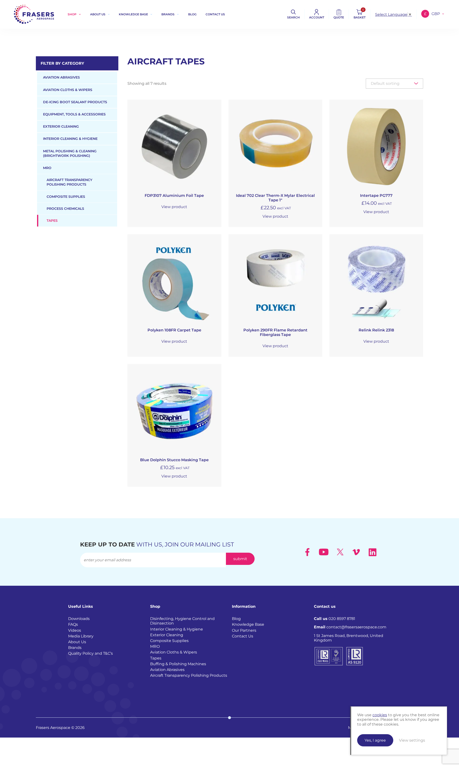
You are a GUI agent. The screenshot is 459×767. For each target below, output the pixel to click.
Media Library (80, 636)
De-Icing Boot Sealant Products (75, 102)
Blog (192, 14)
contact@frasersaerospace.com (350, 627)
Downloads (79, 618)
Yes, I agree (375, 740)
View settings (412, 740)
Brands (168, 14)
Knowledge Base (133, 14)
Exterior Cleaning (61, 126)
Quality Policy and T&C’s (90, 653)
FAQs (73, 624)
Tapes (52, 220)
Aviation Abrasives (61, 77)
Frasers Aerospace (34, 14)
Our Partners (244, 630)
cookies (379, 715)
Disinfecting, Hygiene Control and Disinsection (182, 620)
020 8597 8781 (334, 618)
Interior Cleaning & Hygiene (70, 138)
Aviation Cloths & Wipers (67, 90)
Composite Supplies (66, 196)
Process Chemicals (65, 208)
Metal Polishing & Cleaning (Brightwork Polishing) (70, 153)
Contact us (215, 14)
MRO (47, 168)
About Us (97, 14)
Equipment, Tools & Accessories (74, 114)
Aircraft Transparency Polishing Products (69, 182)
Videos (74, 630)
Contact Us (242, 636)
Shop (72, 14)
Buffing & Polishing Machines (178, 664)
